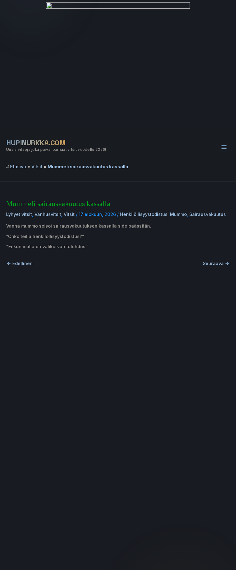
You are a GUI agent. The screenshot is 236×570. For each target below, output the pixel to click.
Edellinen (20, 263)
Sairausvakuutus (207, 214)
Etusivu (18, 167)
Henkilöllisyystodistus (143, 214)
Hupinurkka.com (35, 142)
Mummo (178, 214)
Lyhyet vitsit (19, 214)
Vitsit (36, 167)
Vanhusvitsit (47, 214)
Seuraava (216, 263)
